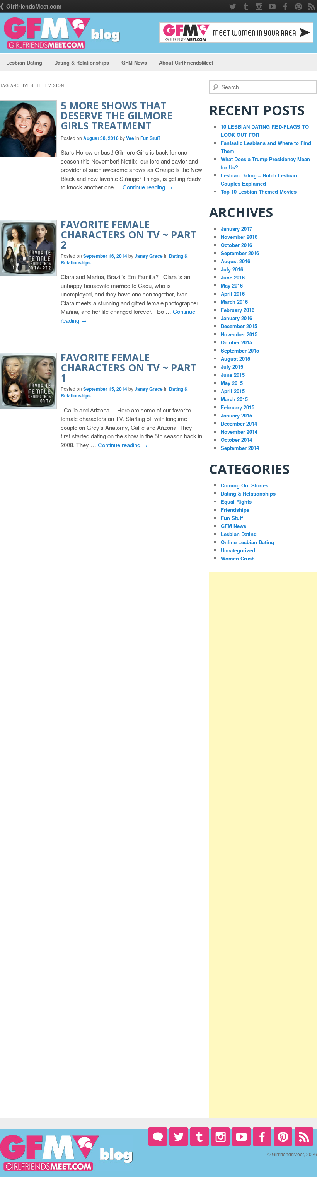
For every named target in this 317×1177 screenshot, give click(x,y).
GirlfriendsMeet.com (33, 6)
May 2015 (232, 383)
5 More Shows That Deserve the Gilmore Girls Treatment (116, 115)
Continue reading (147, 187)
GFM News (134, 62)
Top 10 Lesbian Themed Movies (259, 191)
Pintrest (298, 6)
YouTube (272, 6)
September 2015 (240, 350)
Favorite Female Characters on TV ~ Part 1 (129, 368)
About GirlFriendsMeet (186, 62)
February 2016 (237, 309)
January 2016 (236, 318)
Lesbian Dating (24, 62)
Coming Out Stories (244, 485)
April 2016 (233, 293)
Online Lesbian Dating (247, 542)
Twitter (232, 6)
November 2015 (239, 334)
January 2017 (236, 228)
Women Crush (238, 558)
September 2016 (240, 253)
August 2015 (235, 358)
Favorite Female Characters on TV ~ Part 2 (129, 235)
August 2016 (235, 261)
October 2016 (236, 245)
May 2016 (232, 285)
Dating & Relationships (81, 62)
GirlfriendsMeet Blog (62, 33)
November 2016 (239, 236)
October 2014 (236, 439)
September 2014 (240, 447)
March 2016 (234, 301)
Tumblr (245, 6)
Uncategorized (238, 550)
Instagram (259, 6)
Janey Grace (149, 255)
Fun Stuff (150, 138)
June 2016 (233, 277)
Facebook (285, 6)
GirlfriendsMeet (157, 1136)
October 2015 (236, 342)
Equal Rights (236, 501)
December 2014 (239, 423)
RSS (311, 6)
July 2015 (232, 366)
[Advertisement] (263, 845)
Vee (130, 138)
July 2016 (232, 269)
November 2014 (239, 431)
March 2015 (234, 399)
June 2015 (233, 374)
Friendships (235, 509)
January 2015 (236, 415)
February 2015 (237, 407)
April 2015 (233, 391)
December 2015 (239, 326)
